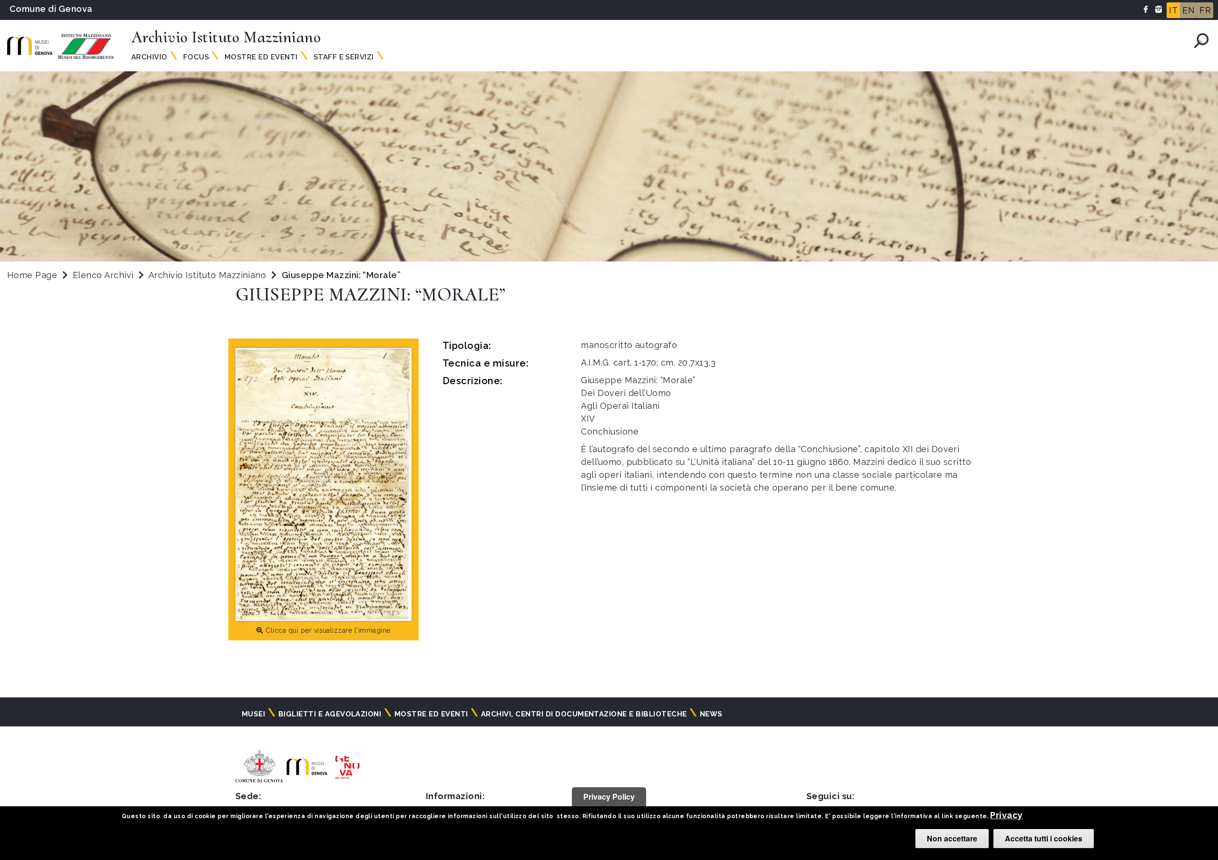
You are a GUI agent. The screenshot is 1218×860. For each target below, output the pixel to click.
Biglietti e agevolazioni (330, 714)
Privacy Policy (609, 796)
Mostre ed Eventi (261, 57)
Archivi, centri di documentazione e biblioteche (584, 714)
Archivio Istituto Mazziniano (208, 275)
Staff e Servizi (344, 57)
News (711, 714)
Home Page (32, 275)
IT (1173, 10)
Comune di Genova (51, 9)
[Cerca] (1201, 40)
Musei (253, 714)
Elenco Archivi (103, 275)
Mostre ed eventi (431, 714)
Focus (196, 57)
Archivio (149, 57)
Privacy (1006, 815)
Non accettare (952, 838)
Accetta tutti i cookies (1043, 838)
